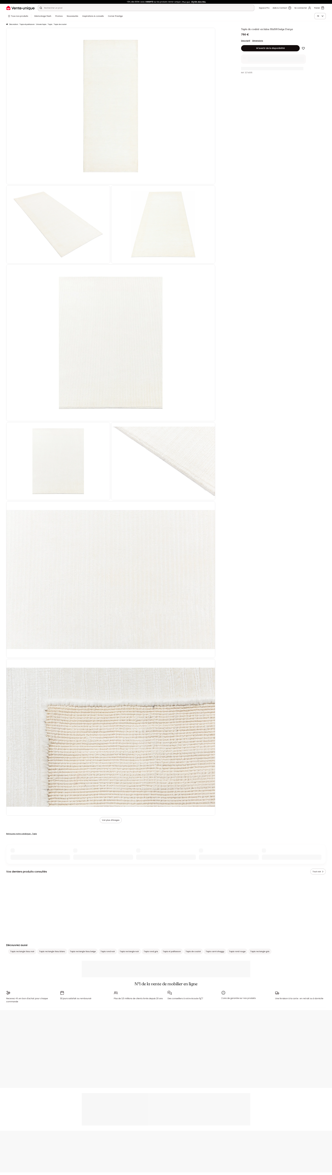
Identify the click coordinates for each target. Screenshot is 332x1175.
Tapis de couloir (60, 24)
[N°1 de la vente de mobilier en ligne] (20, 8)
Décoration (13, 24)
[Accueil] (7, 24)
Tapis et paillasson (27, 24)
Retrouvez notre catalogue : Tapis (21, 833)
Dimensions (257, 40)
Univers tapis (41, 24)
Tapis (50, 24)
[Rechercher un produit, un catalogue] (41, 8)
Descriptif (245, 40)
